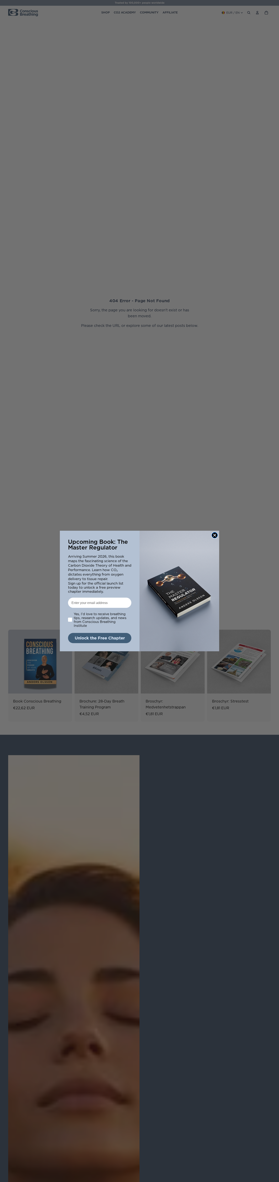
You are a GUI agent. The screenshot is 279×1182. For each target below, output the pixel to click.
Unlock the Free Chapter (100, 638)
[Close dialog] (215, 535)
